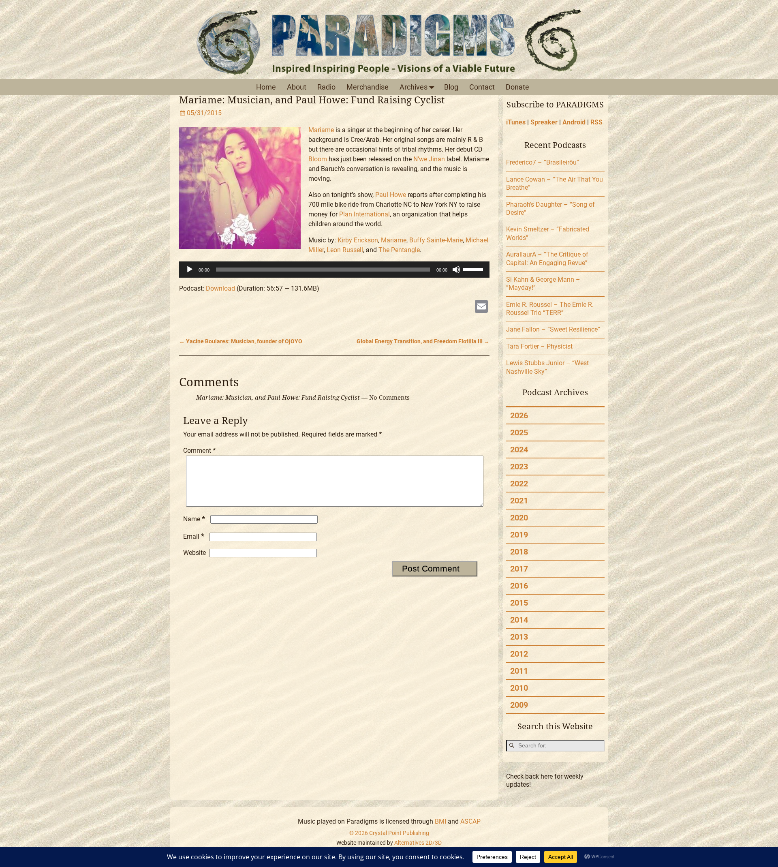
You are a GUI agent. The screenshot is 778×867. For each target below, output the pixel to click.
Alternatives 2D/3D (418, 842)
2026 (519, 415)
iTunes (516, 122)
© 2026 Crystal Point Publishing (389, 833)
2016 (519, 586)
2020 (519, 517)
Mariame (321, 130)
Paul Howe (390, 195)
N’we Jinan (429, 159)
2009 (519, 705)
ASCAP (470, 821)
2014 (519, 620)
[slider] (474, 268)
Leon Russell (345, 250)
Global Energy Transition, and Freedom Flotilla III (423, 341)
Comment (199, 450)
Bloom (317, 159)
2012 (519, 654)
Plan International (364, 214)
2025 (519, 432)
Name (194, 519)
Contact (482, 87)
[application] (334, 269)
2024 (519, 449)
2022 (519, 483)
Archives (413, 87)
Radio (326, 87)
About (296, 87)
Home (266, 87)
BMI (440, 821)
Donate (517, 87)
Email (193, 536)
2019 (519, 534)
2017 (519, 569)
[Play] (190, 269)
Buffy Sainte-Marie (436, 240)
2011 (519, 671)
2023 (519, 466)
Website (194, 553)
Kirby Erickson (358, 240)
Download (220, 288)
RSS (596, 122)
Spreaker (544, 122)
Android (574, 122)
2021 (519, 500)
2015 (519, 603)
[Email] (481, 307)
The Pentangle (399, 250)
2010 (519, 688)
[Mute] (456, 269)
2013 (519, 637)
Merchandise (367, 87)
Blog (451, 87)
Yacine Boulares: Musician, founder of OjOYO (240, 341)
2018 (519, 552)
